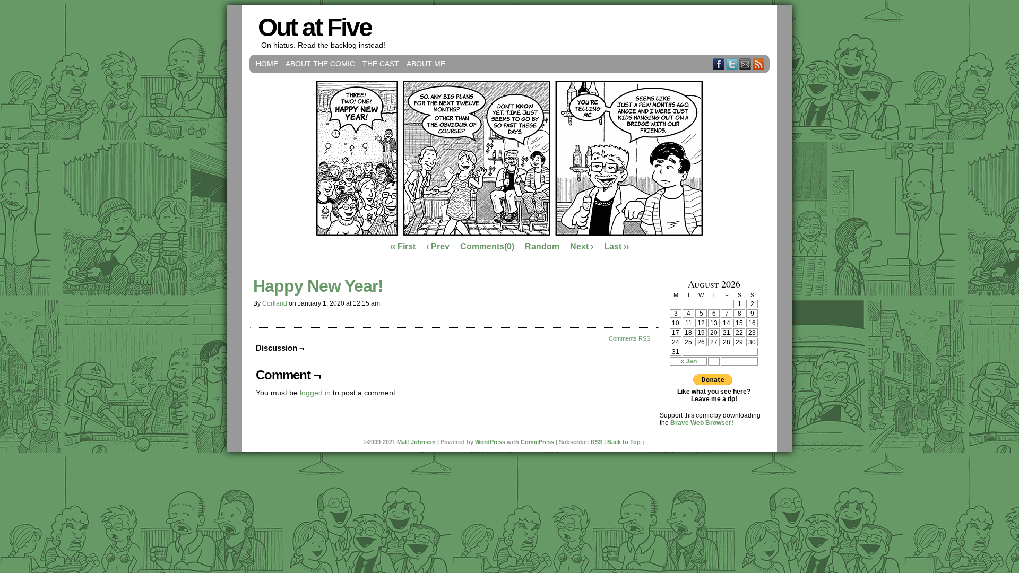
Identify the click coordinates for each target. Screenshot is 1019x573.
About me (426, 63)
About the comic (320, 63)
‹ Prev (438, 246)
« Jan (688, 361)
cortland (274, 303)
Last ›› (616, 246)
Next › (581, 246)
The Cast (380, 63)
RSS (758, 64)
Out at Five (315, 27)
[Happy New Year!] (509, 233)
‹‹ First (403, 246)
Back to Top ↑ (626, 442)
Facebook (719, 64)
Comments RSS (629, 338)
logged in (315, 392)
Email (745, 64)
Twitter (732, 64)
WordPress (490, 442)
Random (542, 246)
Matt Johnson (416, 442)
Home (267, 63)
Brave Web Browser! (701, 423)
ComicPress (537, 442)
